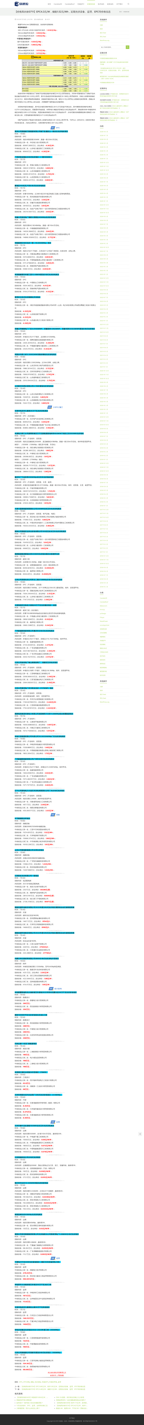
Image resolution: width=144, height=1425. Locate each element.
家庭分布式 (103, 648)
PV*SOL (102, 609)
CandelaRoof (70, 4)
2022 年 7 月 (104, 297)
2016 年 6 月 (104, 579)
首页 (49, 4)
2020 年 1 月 (104, 413)
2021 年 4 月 (104, 355)
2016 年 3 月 (104, 587)
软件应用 (102, 675)
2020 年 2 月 (104, 409)
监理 (59, 1382)
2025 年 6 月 (104, 185)
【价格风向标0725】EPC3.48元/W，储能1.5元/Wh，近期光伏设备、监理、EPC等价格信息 (53, 1389)
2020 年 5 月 (104, 398)
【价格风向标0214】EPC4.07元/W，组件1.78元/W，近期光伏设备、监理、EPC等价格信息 (72, 1405)
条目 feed (103, 33)
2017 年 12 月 (104, 509)
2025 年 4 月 (104, 193)
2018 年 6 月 (104, 486)
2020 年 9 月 (104, 382)
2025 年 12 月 (104, 162)
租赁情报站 (103, 667)
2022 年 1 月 (104, 320)
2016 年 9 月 (104, 567)
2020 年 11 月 (104, 374)
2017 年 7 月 (104, 529)
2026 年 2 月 (104, 155)
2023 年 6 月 (104, 255)
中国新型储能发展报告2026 (108, 58)
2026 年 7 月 (104, 135)
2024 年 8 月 (104, 220)
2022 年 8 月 (104, 293)
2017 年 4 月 (104, 540)
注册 (101, 25)
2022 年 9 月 (104, 290)
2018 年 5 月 (104, 490)
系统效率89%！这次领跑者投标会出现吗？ (71, 1400)
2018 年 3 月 (104, 498)
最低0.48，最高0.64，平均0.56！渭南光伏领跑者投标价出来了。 (72, 1408)
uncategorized (104, 625)
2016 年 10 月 (104, 563)
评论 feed (103, 36)
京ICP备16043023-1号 (90, 1421)
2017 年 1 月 (104, 552)
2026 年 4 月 (104, 147)
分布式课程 (103, 633)
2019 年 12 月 (104, 417)
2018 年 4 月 (104, 494)
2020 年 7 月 (104, 390)
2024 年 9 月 (104, 216)
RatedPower (104, 621)
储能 (32, 1382)
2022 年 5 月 (104, 305)
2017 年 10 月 (104, 517)
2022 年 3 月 (104, 313)
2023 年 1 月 (104, 274)
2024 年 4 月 (104, 236)
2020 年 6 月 (104, 394)
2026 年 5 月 (104, 143)
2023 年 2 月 (104, 270)
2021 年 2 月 (104, 363)
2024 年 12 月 (104, 205)
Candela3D (58, 4)
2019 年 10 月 (104, 425)
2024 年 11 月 (104, 209)
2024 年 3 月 (104, 239)
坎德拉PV (80, 4)
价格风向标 (91, 4)
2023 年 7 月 (104, 251)
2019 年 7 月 (104, 436)
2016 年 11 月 (104, 560)
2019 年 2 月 (104, 455)
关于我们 (119, 4)
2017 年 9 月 (104, 521)
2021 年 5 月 (104, 351)
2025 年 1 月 (104, 201)
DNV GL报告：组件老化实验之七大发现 (70, 1397)
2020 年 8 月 (104, 386)
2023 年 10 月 (104, 247)
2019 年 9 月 (104, 428)
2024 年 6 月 (104, 228)
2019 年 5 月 (104, 444)
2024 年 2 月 (104, 243)
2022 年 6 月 (104, 301)
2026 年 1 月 (104, 158)
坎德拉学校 (53, 1382)
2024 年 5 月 (104, 232)
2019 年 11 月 (104, 421)
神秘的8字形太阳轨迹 (24, 1400)
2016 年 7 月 (104, 575)
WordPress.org (104, 40)
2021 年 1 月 (104, 367)
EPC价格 (26, 1382)
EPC (21, 1382)
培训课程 (102, 644)
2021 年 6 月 (104, 347)
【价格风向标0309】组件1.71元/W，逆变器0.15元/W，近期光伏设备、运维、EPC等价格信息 (72, 1403)
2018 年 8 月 (104, 479)
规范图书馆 (103, 671)
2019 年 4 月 (104, 448)
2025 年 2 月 (104, 197)
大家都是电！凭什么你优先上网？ (28, 1408)
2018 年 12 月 (104, 463)
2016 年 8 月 (104, 571)
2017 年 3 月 (104, 544)
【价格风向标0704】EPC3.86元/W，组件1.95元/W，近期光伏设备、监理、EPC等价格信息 (53, 1386)
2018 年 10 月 (104, 471)
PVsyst (102, 617)
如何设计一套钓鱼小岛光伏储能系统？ (29, 1403)
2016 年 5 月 (104, 583)
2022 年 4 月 (104, 309)
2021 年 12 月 (104, 324)
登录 (101, 29)
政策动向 (110, 4)
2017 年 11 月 (104, 513)
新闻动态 (102, 663)
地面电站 (102, 637)
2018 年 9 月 (104, 475)
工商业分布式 (104, 652)
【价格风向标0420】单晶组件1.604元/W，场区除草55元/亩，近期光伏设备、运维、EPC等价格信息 (32, 1397)
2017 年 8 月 (104, 525)
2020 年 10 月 (104, 378)
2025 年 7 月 (104, 182)
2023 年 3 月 (104, 266)
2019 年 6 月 (104, 440)
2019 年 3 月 (104, 452)
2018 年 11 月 (104, 467)
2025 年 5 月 (104, 189)
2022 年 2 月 (104, 317)
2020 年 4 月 (104, 401)
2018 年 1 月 (104, 505)
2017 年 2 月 (104, 548)
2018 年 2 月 (104, 502)
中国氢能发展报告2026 (107, 82)
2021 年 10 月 (104, 332)
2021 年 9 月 (104, 336)
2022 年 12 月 (104, 278)
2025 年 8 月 (104, 178)
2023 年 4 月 (104, 263)
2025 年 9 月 (104, 174)
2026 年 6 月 (104, 139)
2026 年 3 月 (104, 151)
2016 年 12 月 (104, 556)
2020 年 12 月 (104, 371)
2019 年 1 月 (104, 459)
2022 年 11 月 (104, 282)
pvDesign (103, 613)
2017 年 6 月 (104, 533)
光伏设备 (38, 1382)
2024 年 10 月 (104, 212)
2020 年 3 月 (104, 405)
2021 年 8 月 (104, 340)
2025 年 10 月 (104, 170)
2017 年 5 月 (104, 536)
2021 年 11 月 (104, 328)
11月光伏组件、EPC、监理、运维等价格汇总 (32, 1405)
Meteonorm (103, 606)
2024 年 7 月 (104, 224)
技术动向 (101, 4)
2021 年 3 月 (104, 359)
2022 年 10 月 (104, 286)
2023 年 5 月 (104, 259)
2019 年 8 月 (104, 432)
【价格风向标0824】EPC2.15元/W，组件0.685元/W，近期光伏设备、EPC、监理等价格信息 (114, 70)
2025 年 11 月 (104, 166)
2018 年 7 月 (104, 482)
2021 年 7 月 (104, 344)
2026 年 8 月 (104, 131)
